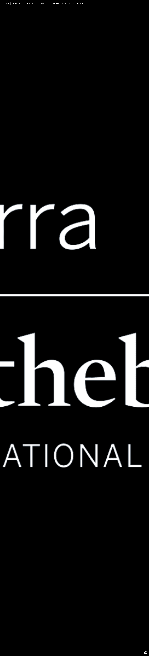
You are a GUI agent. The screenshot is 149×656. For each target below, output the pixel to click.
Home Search (40, 3)
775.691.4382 (79, 3)
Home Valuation (53, 3)
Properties (29, 3)
